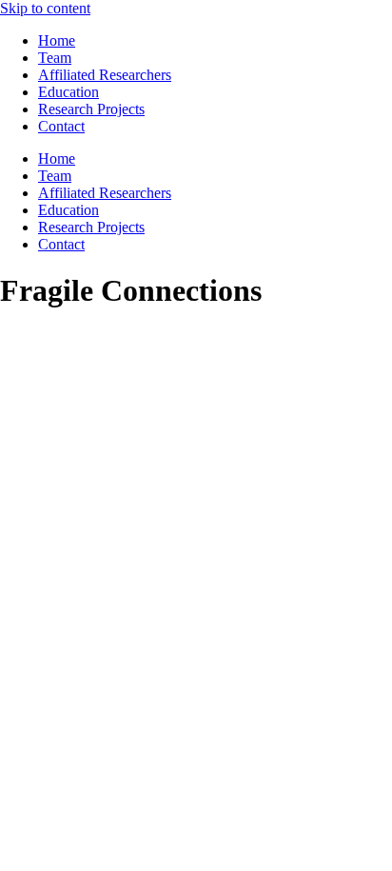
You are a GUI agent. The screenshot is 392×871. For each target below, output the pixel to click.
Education (68, 92)
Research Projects (91, 109)
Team (54, 57)
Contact (61, 126)
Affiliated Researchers (104, 75)
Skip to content (45, 8)
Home (56, 40)
